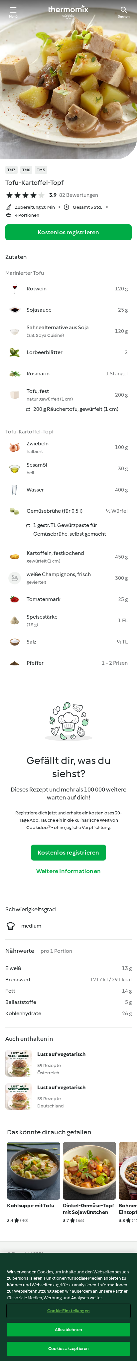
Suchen (124, 16)
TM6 (26, 170)
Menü (13, 16)
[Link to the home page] (68, 12)
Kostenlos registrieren (68, 232)
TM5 (41, 170)
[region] (68, 1307)
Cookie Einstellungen (68, 1310)
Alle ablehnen (68, 1329)
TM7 (11, 170)
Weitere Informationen (68, 871)
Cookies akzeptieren (68, 1348)
